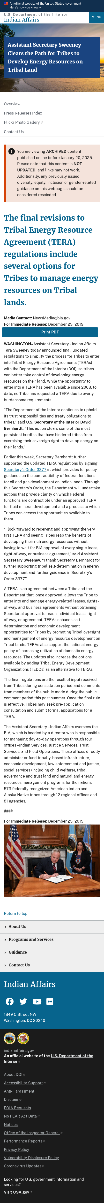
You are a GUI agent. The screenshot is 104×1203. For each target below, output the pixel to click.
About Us (17, 926)
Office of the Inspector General (32, 1133)
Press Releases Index (23, 113)
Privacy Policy (16, 1149)
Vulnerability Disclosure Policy (31, 1158)
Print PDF (50, 332)
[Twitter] (23, 1004)
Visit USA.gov (16, 1192)
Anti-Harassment (19, 1091)
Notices (11, 1124)
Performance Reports (23, 1141)
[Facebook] (9, 1004)
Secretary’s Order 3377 (25, 469)
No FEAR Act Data (20, 1116)
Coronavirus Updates (22, 1166)
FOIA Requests (17, 1108)
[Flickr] (50, 1004)
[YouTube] (37, 1004)
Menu (96, 17)
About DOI (13, 1074)
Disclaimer (13, 1099)
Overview (12, 104)
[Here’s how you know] (52, 6)
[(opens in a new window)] (9, 1038)
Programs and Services (31, 939)
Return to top (16, 913)
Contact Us (14, 132)
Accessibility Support (23, 1083)
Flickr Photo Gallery (22, 122)
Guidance (18, 952)
